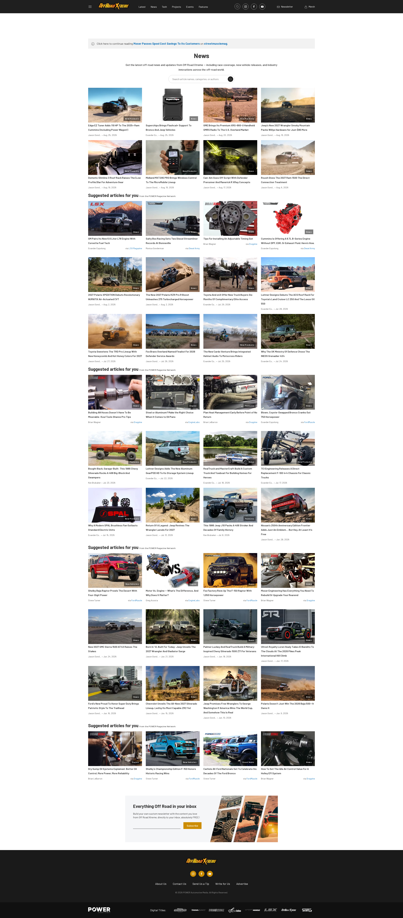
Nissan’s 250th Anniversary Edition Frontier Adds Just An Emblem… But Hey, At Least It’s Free (286, 530)
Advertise (242, 883)
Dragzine (253, 244)
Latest (142, 6)
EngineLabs (194, 422)
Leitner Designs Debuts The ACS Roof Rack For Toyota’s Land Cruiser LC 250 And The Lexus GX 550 (288, 299)
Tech (164, 6)
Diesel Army (194, 248)
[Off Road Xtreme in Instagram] (193, 874)
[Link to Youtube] (262, 7)
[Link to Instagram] (246, 7)
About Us (160, 883)
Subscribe (192, 825)
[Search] (230, 79)
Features (203, 6)
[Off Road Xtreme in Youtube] (210, 874)
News (154, 6)
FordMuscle (309, 422)
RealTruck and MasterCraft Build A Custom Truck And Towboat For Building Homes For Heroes (227, 473)
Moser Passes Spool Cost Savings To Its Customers (166, 43)
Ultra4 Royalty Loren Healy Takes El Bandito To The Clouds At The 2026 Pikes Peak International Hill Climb (287, 651)
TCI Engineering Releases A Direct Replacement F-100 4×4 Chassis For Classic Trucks (286, 473)
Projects (176, 6)
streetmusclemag (215, 43)
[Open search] (237, 6)
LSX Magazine (135, 248)
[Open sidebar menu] (90, 7)
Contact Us (179, 883)
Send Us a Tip (201, 883)
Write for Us (222, 883)
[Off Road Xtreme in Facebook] (201, 874)
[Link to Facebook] (254, 7)
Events (190, 6)
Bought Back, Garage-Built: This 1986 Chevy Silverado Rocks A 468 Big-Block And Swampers (113, 473)
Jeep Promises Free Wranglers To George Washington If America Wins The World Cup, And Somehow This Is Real (228, 708)
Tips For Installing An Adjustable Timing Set (228, 238)
